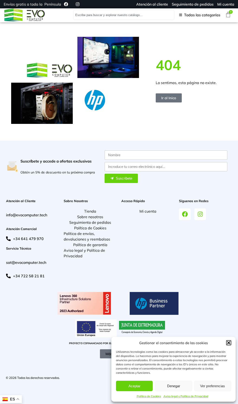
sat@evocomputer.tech (26, 262)
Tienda (90, 211)
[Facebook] (185, 214)
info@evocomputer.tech (26, 215)
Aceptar (134, 386)
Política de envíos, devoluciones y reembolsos (87, 236)
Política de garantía (90, 244)
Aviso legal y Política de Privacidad (185, 396)
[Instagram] (200, 214)
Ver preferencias (212, 386)
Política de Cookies (149, 396)
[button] (228, 342)
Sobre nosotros (90, 216)
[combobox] (123, 15)
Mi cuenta (147, 211)
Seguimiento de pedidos (90, 222)
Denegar (173, 386)
